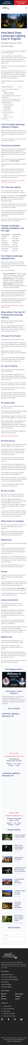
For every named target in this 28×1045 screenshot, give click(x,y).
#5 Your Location (7, 110)
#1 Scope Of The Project (9, 104)
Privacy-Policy (8, 1039)
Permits (5, 115)
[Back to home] (5, 8)
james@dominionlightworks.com (14, 756)
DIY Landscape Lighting (8, 94)
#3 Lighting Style (7, 107)
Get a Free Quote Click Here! (21, 2)
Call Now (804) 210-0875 (7, 2)
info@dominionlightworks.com (14, 815)
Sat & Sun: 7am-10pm (9, 1016)
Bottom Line (5, 118)
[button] (26, 8)
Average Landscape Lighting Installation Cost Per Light (11, 96)
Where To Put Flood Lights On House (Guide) (19, 847)
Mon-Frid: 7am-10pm (9, 1013)
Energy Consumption (8, 117)
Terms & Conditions (18, 1039)
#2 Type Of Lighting (8, 105)
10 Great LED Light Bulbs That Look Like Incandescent (19, 869)
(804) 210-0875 (14, 813)
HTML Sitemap (17, 1041)
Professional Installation (9, 92)
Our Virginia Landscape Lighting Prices (11, 99)
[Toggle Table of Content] (19, 87)
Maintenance (6, 113)
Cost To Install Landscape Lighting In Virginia (10, 90)
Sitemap (9, 1041)
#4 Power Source (7, 109)
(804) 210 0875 (14, 753)
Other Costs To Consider (8, 112)
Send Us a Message (9, 1008)
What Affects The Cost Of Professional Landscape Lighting (11, 101)
